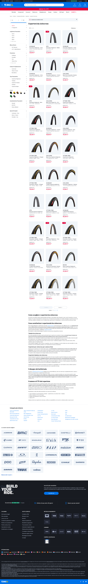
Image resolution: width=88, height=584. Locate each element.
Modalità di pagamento (27, 522)
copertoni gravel (50, 325)
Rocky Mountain (54, 419)
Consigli (24, 537)
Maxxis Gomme (54, 412)
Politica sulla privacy (6, 524)
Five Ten (39, 415)
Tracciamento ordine (26, 524)
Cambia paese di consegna (12, 564)
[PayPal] (69, 515)
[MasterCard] (47, 515)
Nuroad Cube (40, 412)
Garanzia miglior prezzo (27, 533)
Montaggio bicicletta (26, 535)
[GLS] (69, 531)
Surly (66, 412)
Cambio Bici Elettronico (14, 415)
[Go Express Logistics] (76, 531)
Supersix (25, 420)
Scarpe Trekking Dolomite (43, 414)
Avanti (60, 307)
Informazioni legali (5, 514)
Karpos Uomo (40, 417)
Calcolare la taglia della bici (28, 527)
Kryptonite (40, 419)
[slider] (10, 22)
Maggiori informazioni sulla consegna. (66, 569)
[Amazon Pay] (76, 515)
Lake (38, 420)
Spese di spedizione (26, 520)
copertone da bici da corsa (37, 371)
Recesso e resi (25, 516)
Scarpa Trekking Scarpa (56, 420)
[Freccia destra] (43, 38)
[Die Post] (62, 531)
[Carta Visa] (54, 515)
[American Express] (62, 515)
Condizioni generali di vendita (8, 520)
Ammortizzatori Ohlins (55, 415)
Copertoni (27, 16)
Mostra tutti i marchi (6, 474)
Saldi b (40, 9)
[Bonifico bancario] (47, 522)
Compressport (40, 410)
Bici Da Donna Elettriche (14, 413)
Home (11, 16)
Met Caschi (53, 414)
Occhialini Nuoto (68, 415)
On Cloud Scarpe (54, 417)
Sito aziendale (4, 516)
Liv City (52, 410)
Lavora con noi (4, 518)
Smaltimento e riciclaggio (7, 529)
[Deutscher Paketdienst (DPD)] (54, 531)
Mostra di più (13, 41)
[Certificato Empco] (47, 541)
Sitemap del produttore (27, 529)
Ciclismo (14, 16)
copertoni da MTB (47, 329)
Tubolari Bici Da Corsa (14, 418)
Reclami (24, 518)
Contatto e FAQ (25, 514)
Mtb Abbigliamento (27, 413)
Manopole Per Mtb (13, 417)
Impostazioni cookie (5, 527)
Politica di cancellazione (6, 522)
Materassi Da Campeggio (70, 417)
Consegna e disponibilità (27, 531)
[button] (18, 31)
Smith (66, 410)
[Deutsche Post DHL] (47, 531)
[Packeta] (84, 531)
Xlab (66, 414)
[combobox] (68, 28)
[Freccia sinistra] (30, 38)
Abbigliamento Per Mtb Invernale (71, 419)
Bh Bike (25, 418)
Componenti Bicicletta (20, 16)
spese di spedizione (24, 561)
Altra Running (26, 417)
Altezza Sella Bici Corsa (28, 415)
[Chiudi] (76, 19)
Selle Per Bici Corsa (13, 420)
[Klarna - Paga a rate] (84, 515)
